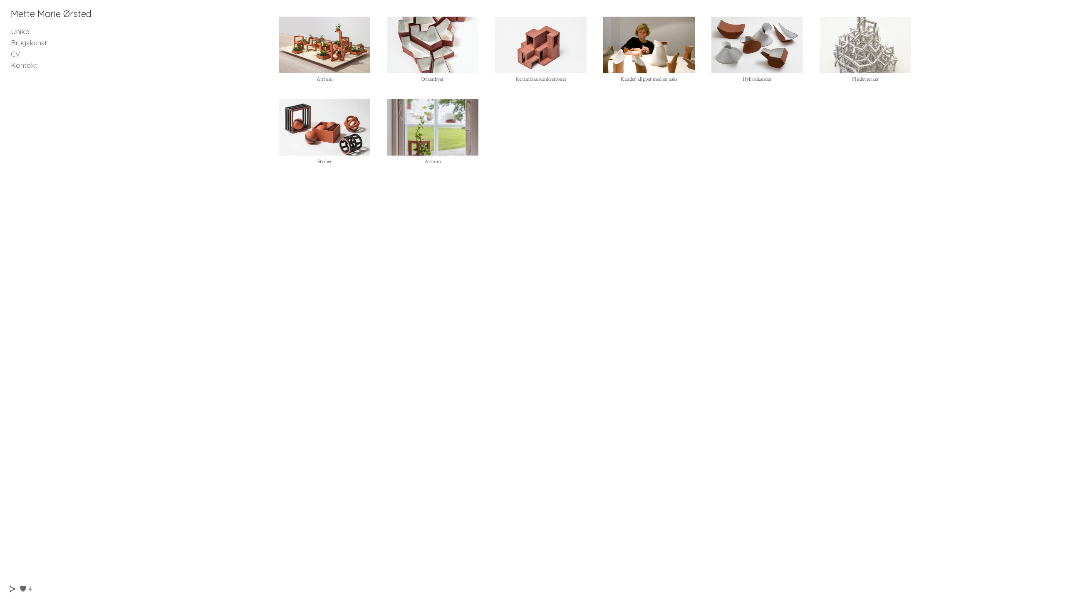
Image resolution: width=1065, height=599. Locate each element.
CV (15, 54)
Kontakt (24, 65)
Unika (20, 31)
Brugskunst (29, 42)
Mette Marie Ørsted (51, 14)
